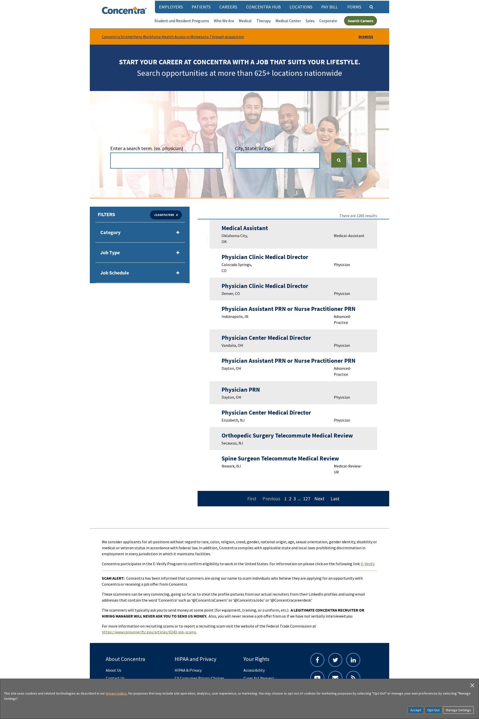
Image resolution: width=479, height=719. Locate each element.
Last (335, 498)
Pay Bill (329, 7)
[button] (359, 163)
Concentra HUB (263, 7)
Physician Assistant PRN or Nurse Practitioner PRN (289, 309)
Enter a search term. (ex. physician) (146, 148)
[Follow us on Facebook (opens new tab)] (317, 660)
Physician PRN (241, 389)
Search (340, 160)
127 (306, 498)
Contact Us (115, 678)
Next (319, 498)
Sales (310, 20)
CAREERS (228, 7)
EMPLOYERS (171, 7)
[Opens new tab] (353, 678)
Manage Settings (458, 710)
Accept (415, 710)
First (251, 498)
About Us (113, 670)
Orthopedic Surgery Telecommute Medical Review (287, 435)
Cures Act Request (258, 678)
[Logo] (124, 10)
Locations (300, 7)
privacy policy (116, 693)
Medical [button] (245, 20)
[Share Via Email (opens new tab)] (335, 678)
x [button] (177, 215)
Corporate (328, 20)
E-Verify (367, 563)
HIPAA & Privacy (188, 670)
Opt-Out (433, 710)
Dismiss (366, 36)
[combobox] (166, 161)
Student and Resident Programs (181, 20)
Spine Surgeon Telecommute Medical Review (280, 458)
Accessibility (254, 670)
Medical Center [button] (288, 20)
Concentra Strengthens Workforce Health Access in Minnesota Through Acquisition (173, 36)
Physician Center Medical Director (266, 338)
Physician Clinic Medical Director (265, 257)
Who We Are (224, 20)
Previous (271, 498)
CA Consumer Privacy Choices (199, 678)
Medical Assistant (245, 228)
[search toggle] (371, 7)
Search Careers (360, 20)
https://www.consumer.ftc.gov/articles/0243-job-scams (149, 631)
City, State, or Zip (253, 148)
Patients (201, 7)
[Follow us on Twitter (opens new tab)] (335, 660)
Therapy (263, 20)
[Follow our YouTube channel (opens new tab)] (317, 678)
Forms (354, 7)
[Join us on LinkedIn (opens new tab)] (353, 660)
